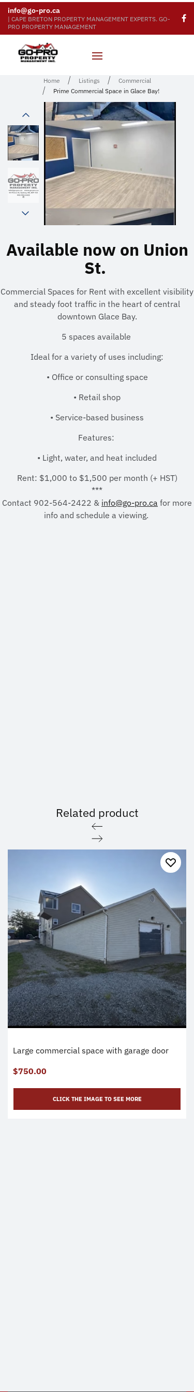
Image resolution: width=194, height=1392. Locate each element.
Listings (89, 80)
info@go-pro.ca (34, 10)
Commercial (134, 80)
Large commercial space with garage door (91, 1050)
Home (51, 80)
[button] (26, 115)
